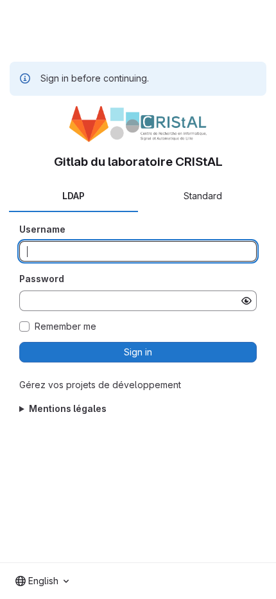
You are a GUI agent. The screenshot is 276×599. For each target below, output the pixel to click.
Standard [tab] (203, 195)
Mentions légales (68, 408)
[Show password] (246, 301)
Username (42, 229)
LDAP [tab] (73, 195)
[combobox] (42, 581)
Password (41, 278)
